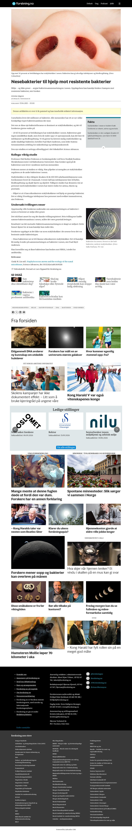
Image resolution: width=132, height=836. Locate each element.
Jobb (112, 3)
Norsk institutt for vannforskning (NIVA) (66, 816)
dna (57, 308)
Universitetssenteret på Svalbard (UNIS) (103, 809)
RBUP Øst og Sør (95, 746)
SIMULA (92, 754)
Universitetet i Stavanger (98, 803)
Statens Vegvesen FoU (97, 771)
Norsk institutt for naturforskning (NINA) (66, 813)
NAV (16, 811)
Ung (96, 3)
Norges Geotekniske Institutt (62, 787)
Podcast (104, 3)
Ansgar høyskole (20, 741)
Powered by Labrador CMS (66, 829)
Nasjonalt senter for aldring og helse (65, 765)
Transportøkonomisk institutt (100, 785)
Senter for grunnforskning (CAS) (101, 760)
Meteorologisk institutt (23, 808)
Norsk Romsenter (58, 807)
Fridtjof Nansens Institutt (23, 771)
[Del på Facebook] (13, 312)
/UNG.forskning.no (98, 683)
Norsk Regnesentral (59, 804)
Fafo (16, 757)
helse (33, 308)
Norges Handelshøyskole (61, 790)
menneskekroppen (20, 308)
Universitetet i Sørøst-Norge (99, 806)
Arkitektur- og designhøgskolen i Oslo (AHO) (30, 743)
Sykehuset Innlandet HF (98, 780)
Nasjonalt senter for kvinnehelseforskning (67, 770)
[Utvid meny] (119, 3)
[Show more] (103, 147)
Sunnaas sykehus (95, 777)
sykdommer (78, 308)
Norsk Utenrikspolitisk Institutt (63, 810)
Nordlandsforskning (59, 784)
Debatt (90, 3)
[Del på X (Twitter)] (16, 312)
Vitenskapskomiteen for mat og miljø (102, 820)
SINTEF (92, 757)
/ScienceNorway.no (98, 687)
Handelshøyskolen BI (22, 774)
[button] (15, 429)
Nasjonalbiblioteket (59, 757)
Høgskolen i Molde (21, 780)
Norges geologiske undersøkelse (63, 796)
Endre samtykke (23, 728)
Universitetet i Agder (97, 791)
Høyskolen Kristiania (22, 791)
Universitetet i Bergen (97, 794)
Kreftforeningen (20, 800)
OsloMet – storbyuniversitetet (62, 819)
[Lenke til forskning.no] (47, 2)
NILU (17, 822)
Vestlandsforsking (96, 811)
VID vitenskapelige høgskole (99, 817)
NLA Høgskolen (58, 741)
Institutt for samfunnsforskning (26, 794)
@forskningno (97, 674)
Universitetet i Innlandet (98, 797)
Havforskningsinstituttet (23, 777)
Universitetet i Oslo (96, 800)
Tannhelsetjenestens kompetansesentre (103, 783)
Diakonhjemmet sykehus (23, 749)
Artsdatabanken (20, 746)
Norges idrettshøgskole (60, 799)
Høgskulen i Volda (21, 785)
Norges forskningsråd (60, 793)
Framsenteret (19, 768)
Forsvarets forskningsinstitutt (25, 765)
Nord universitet (58, 781)
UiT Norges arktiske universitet (100, 788)
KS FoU (17, 797)
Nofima (55, 778)
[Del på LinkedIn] (20, 312)
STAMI (92, 768)
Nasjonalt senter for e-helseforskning (65, 767)
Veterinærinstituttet (96, 814)
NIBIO (17, 814)
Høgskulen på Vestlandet (23, 788)
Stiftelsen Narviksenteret (98, 774)
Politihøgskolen (95, 741)
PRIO (91, 743)
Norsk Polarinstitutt (59, 801)
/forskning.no (96, 678)
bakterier (66, 308)
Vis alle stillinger (66, 447)
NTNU (55, 754)
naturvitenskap (46, 308)
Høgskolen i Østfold (21, 783)
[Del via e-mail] (24, 312)
